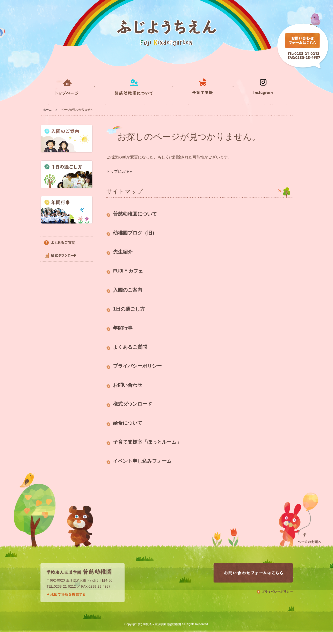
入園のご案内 (127, 289)
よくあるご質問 (130, 347)
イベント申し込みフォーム (142, 461)
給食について (127, 423)
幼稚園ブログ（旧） (135, 232)
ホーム (47, 109)
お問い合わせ (127, 385)
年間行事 (123, 328)
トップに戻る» (119, 171)
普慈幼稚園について (135, 213)
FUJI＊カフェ (128, 270)
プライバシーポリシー (137, 366)
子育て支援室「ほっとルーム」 (147, 442)
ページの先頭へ (309, 518)
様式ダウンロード (132, 404)
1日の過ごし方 (129, 308)
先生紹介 (123, 251)
